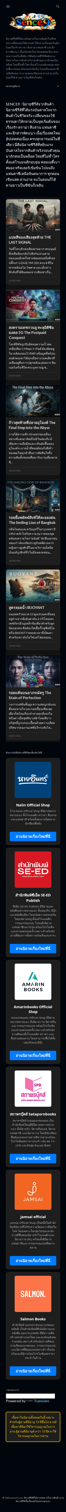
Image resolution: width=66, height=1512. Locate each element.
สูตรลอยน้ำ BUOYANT (27, 607)
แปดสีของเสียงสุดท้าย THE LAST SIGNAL (30, 239)
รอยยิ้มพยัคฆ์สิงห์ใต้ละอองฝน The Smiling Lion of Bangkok (32, 520)
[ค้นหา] (58, 5)
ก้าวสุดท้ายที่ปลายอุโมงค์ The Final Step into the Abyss (32, 425)
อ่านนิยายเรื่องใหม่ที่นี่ (33, 836)
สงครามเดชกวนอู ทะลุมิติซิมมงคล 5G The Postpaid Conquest (31, 332)
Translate (41, 1401)
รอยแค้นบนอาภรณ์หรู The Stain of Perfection (30, 695)
